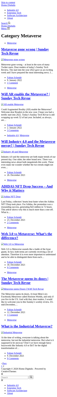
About (10, 18)
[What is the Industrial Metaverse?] (11, 332)
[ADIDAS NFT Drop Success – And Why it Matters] (11, 196)
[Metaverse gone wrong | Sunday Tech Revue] (13, 59)
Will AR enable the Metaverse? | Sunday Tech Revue (25, 96)
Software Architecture (17, 15)
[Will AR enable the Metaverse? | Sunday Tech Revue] (12, 104)
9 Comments (13, 358)
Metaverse (12, 43)
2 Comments (13, 222)
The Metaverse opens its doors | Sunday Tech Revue (24, 281)
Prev (4, 363)
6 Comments (13, 267)
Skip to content (8, 2)
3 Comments (13, 130)
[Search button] (31, 377)
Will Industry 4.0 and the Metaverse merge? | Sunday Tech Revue (28, 143)
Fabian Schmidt (14, 77)
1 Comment (12, 83)
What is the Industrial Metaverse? (26, 326)
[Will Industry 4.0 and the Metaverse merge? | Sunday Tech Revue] (14, 151)
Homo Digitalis (8, 5)
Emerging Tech (14, 13)
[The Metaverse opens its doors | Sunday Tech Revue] (22, 289)
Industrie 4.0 (13, 10)
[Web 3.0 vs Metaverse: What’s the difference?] (12, 244)
